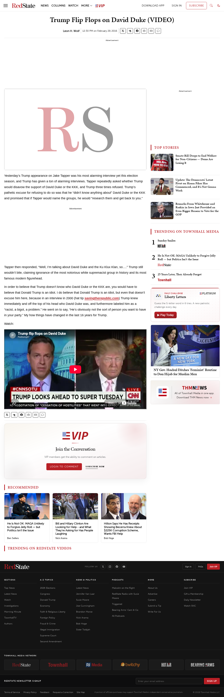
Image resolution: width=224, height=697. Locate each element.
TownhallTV (10, 617)
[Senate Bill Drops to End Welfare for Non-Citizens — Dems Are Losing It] (162, 162)
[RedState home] (16, 566)
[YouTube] (124, 566)
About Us (153, 588)
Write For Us (154, 611)
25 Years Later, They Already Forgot (180, 274)
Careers (152, 599)
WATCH (73, 5)
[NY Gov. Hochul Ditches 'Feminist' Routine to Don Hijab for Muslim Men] (185, 345)
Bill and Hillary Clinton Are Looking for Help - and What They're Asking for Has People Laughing (74, 528)
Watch (7, 599)
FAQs (200, 566)
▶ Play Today (165, 315)
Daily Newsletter (192, 599)
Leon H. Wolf (71, 31)
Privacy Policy (30, 692)
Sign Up (212, 681)
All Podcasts (118, 616)
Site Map (81, 692)
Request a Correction (63, 692)
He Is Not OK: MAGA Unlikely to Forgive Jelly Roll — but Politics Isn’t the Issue (25, 527)
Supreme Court (48, 635)
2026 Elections (47, 588)
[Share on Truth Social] (130, 31)
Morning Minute (12, 611)
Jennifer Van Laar (85, 594)
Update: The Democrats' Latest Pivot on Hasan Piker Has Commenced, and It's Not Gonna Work (196, 185)
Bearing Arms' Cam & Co (125, 610)
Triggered (117, 604)
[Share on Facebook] (137, 31)
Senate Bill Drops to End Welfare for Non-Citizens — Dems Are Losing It (196, 159)
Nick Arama (61, 538)
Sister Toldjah (83, 629)
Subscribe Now (95, 467)
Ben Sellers (13, 538)
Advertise (152, 594)
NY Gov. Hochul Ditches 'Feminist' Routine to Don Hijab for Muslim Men (185, 372)
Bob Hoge (109, 538)
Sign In (188, 566)
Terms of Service (12, 692)
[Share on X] (123, 31)
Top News (9, 588)
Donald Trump (47, 599)
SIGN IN (177, 5)
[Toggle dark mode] (219, 5)
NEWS (45, 5)
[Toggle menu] (5, 5)
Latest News (10, 594)
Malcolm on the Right (123, 588)
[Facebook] (117, 566)
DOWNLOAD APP (153, 5)
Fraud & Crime (47, 623)
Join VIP (213, 566)
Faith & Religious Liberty (52, 611)
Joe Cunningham (85, 605)
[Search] (211, 5)
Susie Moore (82, 599)
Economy (45, 605)
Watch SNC (190, 605)
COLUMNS (58, 5)
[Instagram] (110, 566)
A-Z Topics (46, 580)
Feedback (44, 692)
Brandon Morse (84, 611)
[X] (103, 566)
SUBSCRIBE (196, 5)
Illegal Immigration (50, 629)
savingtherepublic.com (102, 298)
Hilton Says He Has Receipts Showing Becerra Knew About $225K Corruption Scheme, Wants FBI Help (123, 528)
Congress (45, 594)
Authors (8, 623)
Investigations (11, 605)
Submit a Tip (154, 605)
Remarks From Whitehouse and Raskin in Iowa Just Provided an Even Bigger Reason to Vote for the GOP (197, 209)
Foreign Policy (47, 617)
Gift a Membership (193, 594)
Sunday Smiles (166, 240)
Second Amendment (51, 641)
